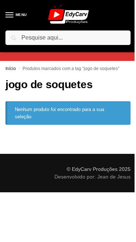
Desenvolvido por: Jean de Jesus (92, 177)
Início (10, 68)
